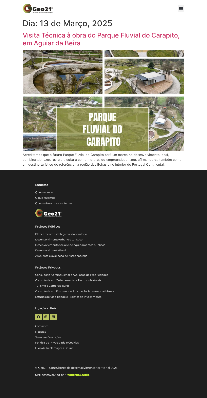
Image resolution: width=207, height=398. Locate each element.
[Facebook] (38, 317)
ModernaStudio (78, 375)
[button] (181, 8)
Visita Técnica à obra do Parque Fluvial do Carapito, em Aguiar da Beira (101, 39)
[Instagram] (46, 317)
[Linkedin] (53, 317)
